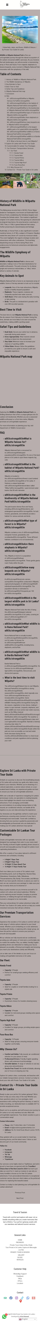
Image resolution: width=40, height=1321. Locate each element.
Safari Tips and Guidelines (15, 89)
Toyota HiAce (19, 160)
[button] (7, 5)
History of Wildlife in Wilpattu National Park (21, 79)
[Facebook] (10, 1298)
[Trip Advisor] (5, 1298)
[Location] (20, 1301)
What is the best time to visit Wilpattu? (24, 141)
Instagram (8, 1152)
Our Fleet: (14, 151)
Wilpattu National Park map (15, 91)
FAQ (7, 96)
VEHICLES (20, 1260)
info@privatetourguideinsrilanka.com (22, 1128)
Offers (20, 1281)
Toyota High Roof (20, 163)
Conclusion (10, 94)
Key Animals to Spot (13, 84)
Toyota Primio (19, 158)
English (25, 1319)
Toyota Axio (18, 155)
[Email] (33, 1298)
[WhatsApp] (27, 1298)
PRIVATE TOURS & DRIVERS (20, 1252)
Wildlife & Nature (29, 47)
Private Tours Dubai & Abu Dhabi (21, 1245)
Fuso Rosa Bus (19, 165)
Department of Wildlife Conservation (12, 428)
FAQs (20, 1279)
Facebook (8, 1150)
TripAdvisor (9, 1159)
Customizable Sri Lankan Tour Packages (21, 146)
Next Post (20, 1198)
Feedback (20, 1276)
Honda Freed (18, 153)
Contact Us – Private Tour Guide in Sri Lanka (22, 170)
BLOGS (20, 1257)
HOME (20, 1240)
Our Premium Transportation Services (20, 148)
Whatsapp (8, 1157)
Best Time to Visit (12, 87)
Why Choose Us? (17, 167)
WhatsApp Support (20, 1274)
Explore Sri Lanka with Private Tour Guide (20, 144)
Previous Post (20, 1193)
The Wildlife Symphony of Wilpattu (18, 82)
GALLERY (21, 1255)
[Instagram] (16, 1298)
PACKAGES (20, 1242)
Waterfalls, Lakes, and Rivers (13, 47)
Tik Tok (7, 1154)
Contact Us (6, 1085)
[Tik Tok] (22, 1298)
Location (20, 1283)
